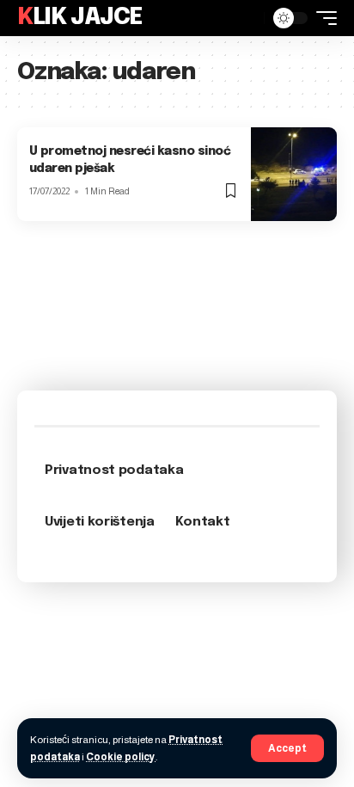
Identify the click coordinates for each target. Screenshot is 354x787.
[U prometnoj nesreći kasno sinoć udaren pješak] (294, 174)
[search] (246, 18)
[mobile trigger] (322, 18)
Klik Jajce (80, 17)
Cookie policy (121, 757)
